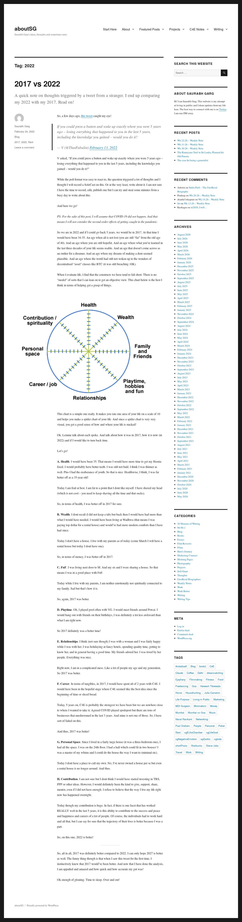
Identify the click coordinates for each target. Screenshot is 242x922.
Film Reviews (184, 543)
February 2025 (184, 306)
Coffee (190, 673)
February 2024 (184, 349)
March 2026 (183, 254)
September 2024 (185, 322)
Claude (179, 673)
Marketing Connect (187, 555)
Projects (174, 29)
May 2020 (182, 496)
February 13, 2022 (103, 147)
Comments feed (185, 634)
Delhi (200, 673)
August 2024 (184, 325)
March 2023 (183, 389)
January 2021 (184, 472)
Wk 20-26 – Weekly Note (202, 195)
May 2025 (182, 294)
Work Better (183, 591)
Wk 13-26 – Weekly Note (197, 203)
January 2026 (184, 262)
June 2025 (182, 290)
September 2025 (185, 278)
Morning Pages (185, 559)
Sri (178, 203)
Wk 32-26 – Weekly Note (190, 140)
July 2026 (182, 238)
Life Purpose (182, 699)
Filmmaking (195, 679)
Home (178, 692)
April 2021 (182, 460)
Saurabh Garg (22, 126)
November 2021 (185, 433)
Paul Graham (182, 726)
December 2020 (185, 476)
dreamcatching (215, 673)
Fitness (210, 679)
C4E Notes (197, 29)
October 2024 (184, 318)
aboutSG (26, 28)
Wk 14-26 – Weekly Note (211, 199)
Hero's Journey (184, 551)
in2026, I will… (199, 207)
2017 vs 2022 (37, 83)
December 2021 (185, 429)
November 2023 (185, 361)
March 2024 (183, 345)
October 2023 (184, 365)
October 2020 (184, 484)
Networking (202, 719)
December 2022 (185, 397)
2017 (17, 142)
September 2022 (185, 409)
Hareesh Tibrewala (210, 686)
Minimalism (200, 706)
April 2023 (182, 385)
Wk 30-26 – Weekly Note (190, 148)
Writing (218, 29)
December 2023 (185, 357)
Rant (30, 142)
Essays (180, 539)
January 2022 (184, 425)
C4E (212, 666)
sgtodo (218, 739)
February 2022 (184, 421)
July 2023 (182, 377)
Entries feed (183, 630)
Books (180, 535)
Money (213, 706)
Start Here (110, 29)
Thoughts (182, 575)
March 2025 (183, 302)
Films (180, 547)
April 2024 (182, 341)
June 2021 (182, 452)
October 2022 (184, 405)
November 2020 (185, 480)
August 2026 (184, 234)
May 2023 (182, 381)
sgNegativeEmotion (186, 739)
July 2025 (182, 286)
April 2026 (182, 250)
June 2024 (182, 333)
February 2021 (184, 468)
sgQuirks (205, 739)
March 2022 (183, 417)
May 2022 (182, 413)
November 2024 (185, 314)
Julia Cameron (212, 692)
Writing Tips (183, 599)
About (126, 29)
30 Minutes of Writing (188, 523)
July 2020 (182, 488)
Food (220, 679)
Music (212, 712)
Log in (180, 626)
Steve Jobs (212, 745)
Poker (221, 726)
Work (180, 587)
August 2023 (184, 373)
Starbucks (196, 745)
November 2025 (185, 270)
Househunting (193, 692)
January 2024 (184, 353)
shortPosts (181, 745)
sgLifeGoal (212, 732)
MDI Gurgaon (182, 706)
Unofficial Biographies (189, 579)
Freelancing (181, 686)
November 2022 (185, 401)
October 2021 (184, 437)
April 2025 (182, 298)
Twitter (222, 109)
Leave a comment (24, 147)
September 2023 (185, 369)
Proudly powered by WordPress (43, 905)
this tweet (86, 116)
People (197, 726)
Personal (210, 726)
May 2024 (182, 337)
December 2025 (185, 266)
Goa (194, 686)
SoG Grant (182, 571)
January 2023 (184, 393)
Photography (184, 563)
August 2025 (184, 282)
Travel (178, 752)
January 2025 (184, 310)
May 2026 (182, 246)
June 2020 (182, 492)
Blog (17, 137)
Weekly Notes (184, 583)
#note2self (181, 666)
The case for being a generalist (192, 160)
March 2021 (183, 464)
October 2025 (184, 274)
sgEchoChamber (193, 732)
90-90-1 (181, 527)
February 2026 (184, 258)
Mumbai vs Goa (196, 712)
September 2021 (185, 441)
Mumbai (179, 712)
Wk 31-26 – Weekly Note (190, 144)
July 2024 (182, 329)
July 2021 (182, 449)
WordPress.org (184, 638)
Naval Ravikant (183, 719)
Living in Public (201, 699)
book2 (202, 666)
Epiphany (180, 679)
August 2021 (184, 445)
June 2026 (182, 242)
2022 (24, 142)
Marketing (218, 699)
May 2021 (182, 456)
